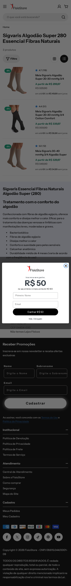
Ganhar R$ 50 (35, 312)
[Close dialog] (66, 266)
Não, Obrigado (35, 318)
